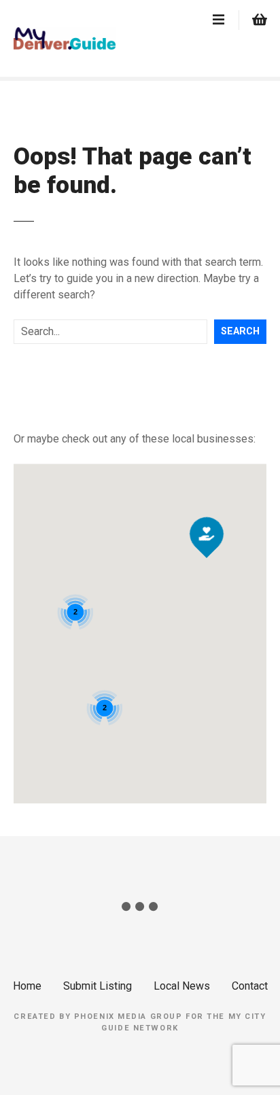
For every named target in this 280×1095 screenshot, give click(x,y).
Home (27, 985)
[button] (207, 511)
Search (240, 331)
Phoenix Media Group (128, 1016)
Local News (182, 985)
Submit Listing (97, 985)
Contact (250, 985)
